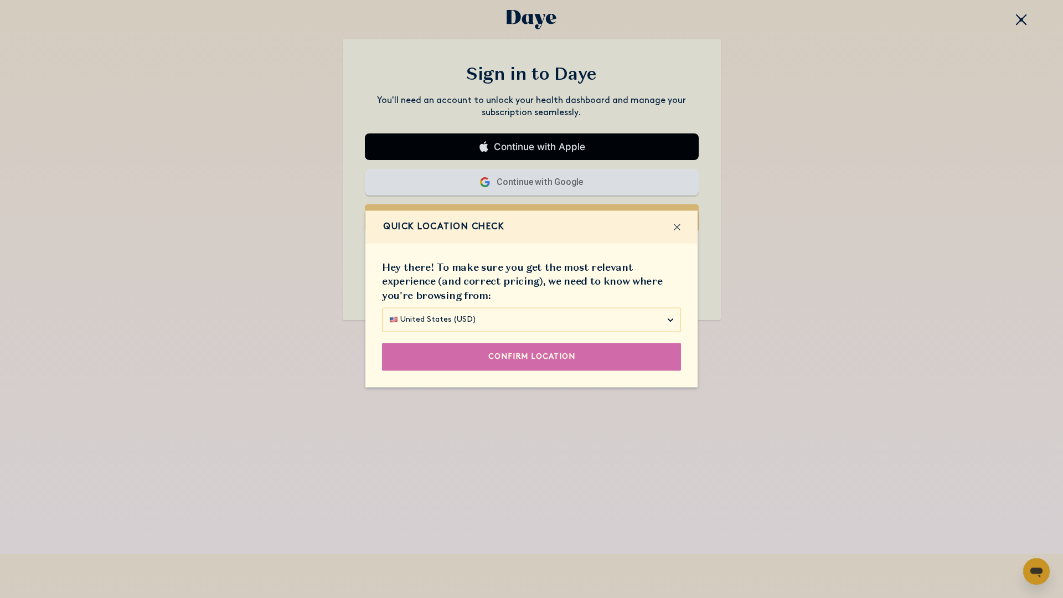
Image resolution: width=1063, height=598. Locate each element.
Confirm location (531, 356)
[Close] (677, 227)
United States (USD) (438, 319)
